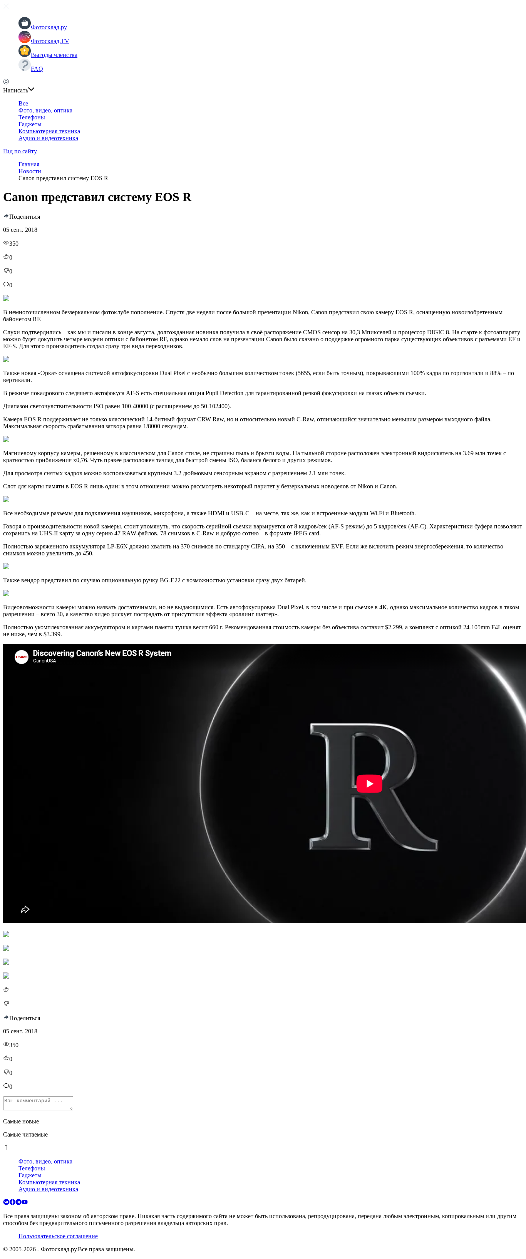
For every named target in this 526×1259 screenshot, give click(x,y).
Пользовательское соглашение (58, 1236)
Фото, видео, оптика (45, 110)
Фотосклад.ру (49, 27)
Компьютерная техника (49, 131)
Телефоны (31, 117)
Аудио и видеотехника (48, 138)
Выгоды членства (54, 55)
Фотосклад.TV (50, 41)
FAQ (37, 68)
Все (23, 103)
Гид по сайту (20, 151)
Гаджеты (30, 124)
